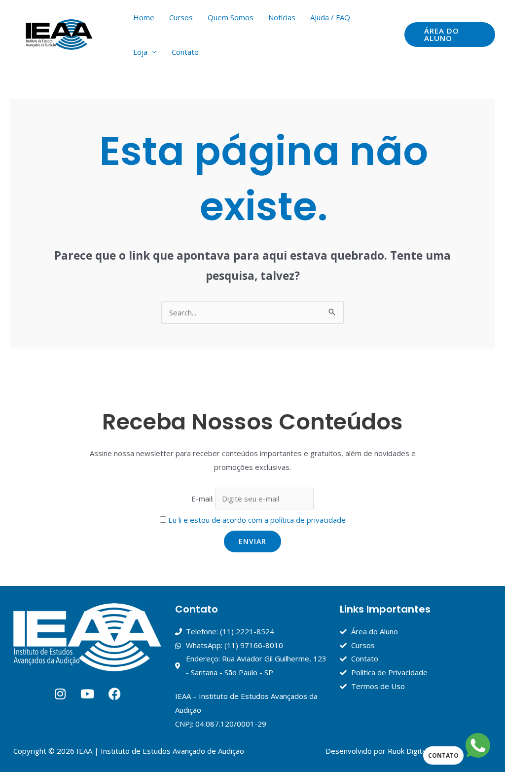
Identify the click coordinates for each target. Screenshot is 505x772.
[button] (449, 34)
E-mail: (203, 498)
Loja (140, 52)
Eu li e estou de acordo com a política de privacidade (257, 520)
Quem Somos (230, 17)
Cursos (181, 17)
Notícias (281, 17)
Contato (185, 52)
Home (143, 17)
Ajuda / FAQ (330, 17)
